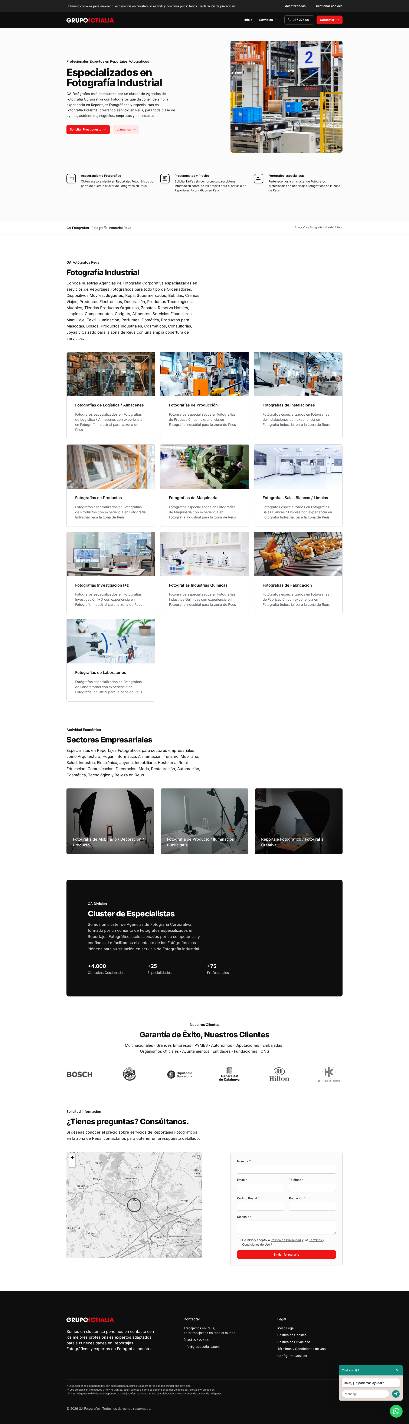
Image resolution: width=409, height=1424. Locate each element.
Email (242, 1179)
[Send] (396, 1394)
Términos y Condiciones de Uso (301, 1349)
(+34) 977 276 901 (197, 1340)
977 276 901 (301, 20)
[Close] (397, 1370)
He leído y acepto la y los (283, 1242)
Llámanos (124, 129)
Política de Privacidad (286, 1240)
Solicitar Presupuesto (86, 129)
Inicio (248, 20)
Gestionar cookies (329, 6)
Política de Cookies (292, 1335)
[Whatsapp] (396, 1411)
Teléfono (296, 1179)
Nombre (244, 1161)
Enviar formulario (286, 1254)
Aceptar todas (295, 6)
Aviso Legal (285, 1328)
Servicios (266, 20)
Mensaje (244, 1217)
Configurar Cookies (292, 1356)
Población (297, 1198)
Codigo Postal (248, 1198)
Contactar (327, 20)
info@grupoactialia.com (202, 1347)
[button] (134, 1205)
